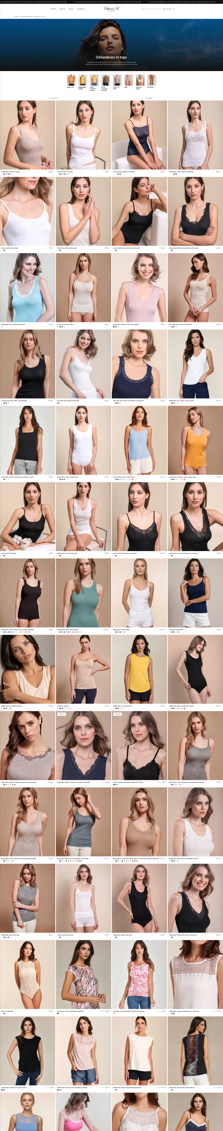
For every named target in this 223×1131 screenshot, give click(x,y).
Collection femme (25, 16)
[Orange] (114, 1013)
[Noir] (114, 326)
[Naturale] (114, 1090)
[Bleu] (58, 403)
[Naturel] (2, 250)
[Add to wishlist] (52, 103)
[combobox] (153, 9)
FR (173, 9)
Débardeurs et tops (39, 16)
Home (16, 16)
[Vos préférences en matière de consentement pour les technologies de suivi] (3, 1129)
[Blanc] (2, 174)
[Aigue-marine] (2, 326)
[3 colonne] (109, 98)
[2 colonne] (113, 98)
